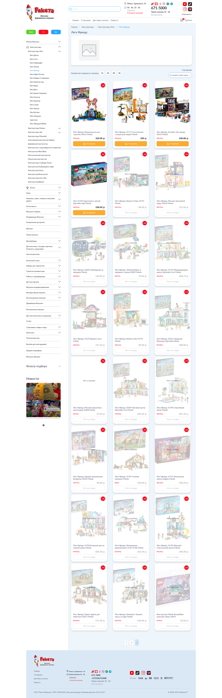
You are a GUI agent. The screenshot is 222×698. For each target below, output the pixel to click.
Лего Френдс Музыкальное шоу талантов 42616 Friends (86, 133)
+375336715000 (99, 678)
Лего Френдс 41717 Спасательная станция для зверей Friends (129, 133)
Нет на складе (131, 212)
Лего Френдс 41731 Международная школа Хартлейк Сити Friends (172, 271)
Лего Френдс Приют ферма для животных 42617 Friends (86, 615)
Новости (114, 20)
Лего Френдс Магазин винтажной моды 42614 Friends (171, 202)
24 (108, 73)
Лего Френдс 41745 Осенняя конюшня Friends (127, 477)
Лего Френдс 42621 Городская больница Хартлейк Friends (169, 340)
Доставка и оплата (101, 20)
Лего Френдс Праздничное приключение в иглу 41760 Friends (129, 546)
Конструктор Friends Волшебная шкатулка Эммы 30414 (170, 615)
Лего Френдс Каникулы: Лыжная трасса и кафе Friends (128, 615)
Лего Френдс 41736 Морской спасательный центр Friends (169, 546)
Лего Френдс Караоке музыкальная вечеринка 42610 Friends (88, 477)
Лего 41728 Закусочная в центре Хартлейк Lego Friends (86, 202)
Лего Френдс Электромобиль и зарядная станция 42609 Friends (128, 271)
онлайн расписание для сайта (39, 416)
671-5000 (159, 8)
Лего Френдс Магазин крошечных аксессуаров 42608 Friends (87, 409)
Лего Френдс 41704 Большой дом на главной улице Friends (88, 546)
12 (102, 73)
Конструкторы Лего (106, 27)
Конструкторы (88, 27)
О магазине (86, 20)
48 (114, 73)
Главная (75, 20)
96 (119, 73)
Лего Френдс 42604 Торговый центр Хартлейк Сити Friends (130, 409)
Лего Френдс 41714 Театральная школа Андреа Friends (170, 477)
